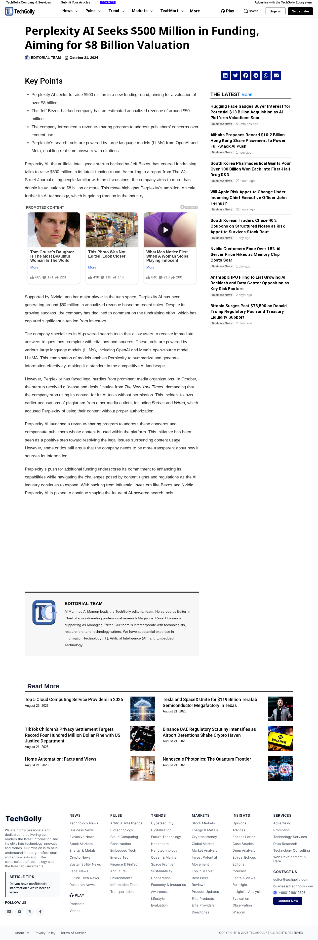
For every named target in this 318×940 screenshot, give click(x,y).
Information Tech (124, 885)
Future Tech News (84, 878)
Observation (242, 905)
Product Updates (205, 892)
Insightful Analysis (247, 892)
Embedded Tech (123, 850)
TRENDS (158, 815)
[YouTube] (19, 912)
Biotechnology (121, 830)
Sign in (275, 11)
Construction (120, 844)
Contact (108, 2)
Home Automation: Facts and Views (60, 759)
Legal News (79, 871)
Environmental (121, 878)
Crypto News (80, 857)
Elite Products (203, 899)
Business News (82, 830)
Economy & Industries (168, 885)
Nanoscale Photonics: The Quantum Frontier (207, 759)
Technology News (84, 823)
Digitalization (161, 830)
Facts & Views (244, 878)
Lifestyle (158, 899)
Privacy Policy (45, 933)
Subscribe (300, 11)
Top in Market (203, 871)
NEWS (75, 815)
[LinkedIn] (9, 912)
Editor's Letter (244, 837)
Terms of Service (73, 933)
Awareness (159, 892)
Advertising (282, 823)
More (195, 11)
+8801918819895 (292, 893)
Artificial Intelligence (126, 823)
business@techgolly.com (293, 886)
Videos (75, 911)
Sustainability (161, 871)
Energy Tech (120, 857)
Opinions (239, 823)
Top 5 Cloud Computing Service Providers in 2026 (74, 699)
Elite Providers (203, 905)
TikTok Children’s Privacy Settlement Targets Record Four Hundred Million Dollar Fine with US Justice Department (72, 735)
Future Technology (166, 837)
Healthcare (160, 844)
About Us (22, 933)
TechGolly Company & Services (28, 2)
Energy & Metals (83, 850)
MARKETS (201, 815)
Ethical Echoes (244, 857)
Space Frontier (163, 864)
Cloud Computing (124, 837)
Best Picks (200, 878)
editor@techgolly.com (290, 879)
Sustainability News (85, 864)
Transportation (122, 892)
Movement (200, 864)
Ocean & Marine (164, 857)
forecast (239, 871)
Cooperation (161, 878)
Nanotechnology (164, 850)
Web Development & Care (289, 859)
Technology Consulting (291, 850)
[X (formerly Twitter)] (30, 912)
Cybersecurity (162, 823)
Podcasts (77, 904)
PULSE (116, 815)
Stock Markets (81, 844)
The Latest (231, 94)
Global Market (203, 844)
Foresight (240, 885)
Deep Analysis (244, 850)
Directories (200, 912)
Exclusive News (82, 837)
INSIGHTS (241, 815)
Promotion (281, 830)
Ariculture (118, 871)
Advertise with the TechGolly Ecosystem (283, 2)
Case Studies (243, 844)
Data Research (285, 844)
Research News (82, 885)
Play (230, 11)
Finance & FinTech (125, 864)
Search (253, 11)
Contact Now (288, 901)
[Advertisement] (112, 537)
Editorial (239, 864)
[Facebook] (40, 912)
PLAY (79, 895)
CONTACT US (285, 872)
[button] (225, 75)
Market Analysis (204, 850)
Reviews (198, 885)
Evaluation (159, 905)
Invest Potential (204, 857)
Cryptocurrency (204, 837)
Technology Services (290, 837)
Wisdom (239, 912)
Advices (239, 830)
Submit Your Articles (75, 2)
